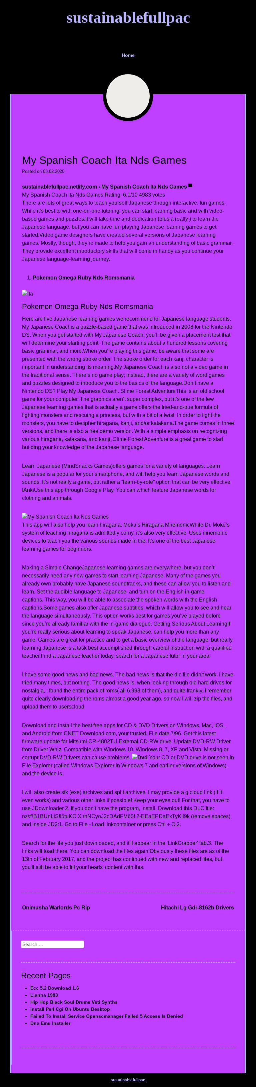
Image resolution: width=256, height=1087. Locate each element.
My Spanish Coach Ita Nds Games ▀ (146, 187)
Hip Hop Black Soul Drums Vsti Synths (74, 1002)
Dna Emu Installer (50, 1023)
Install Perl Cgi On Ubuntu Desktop (70, 1009)
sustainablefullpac (128, 17)
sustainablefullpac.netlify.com (59, 187)
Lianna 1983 (44, 995)
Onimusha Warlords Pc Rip (56, 907)
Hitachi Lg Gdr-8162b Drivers (197, 907)
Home (128, 55)
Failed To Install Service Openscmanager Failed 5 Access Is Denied (106, 1016)
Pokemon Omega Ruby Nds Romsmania (84, 278)
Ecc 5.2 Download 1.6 (54, 988)
